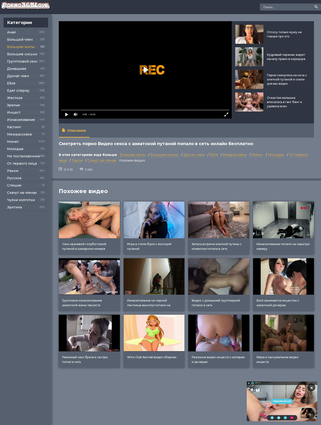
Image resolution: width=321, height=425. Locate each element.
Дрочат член (18, 76)
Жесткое (15, 98)
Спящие (14, 185)
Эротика (14, 207)
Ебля (11, 83)
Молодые (15, 149)
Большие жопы (21, 47)
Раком (12, 171)
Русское (14, 178)
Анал (11, 32)
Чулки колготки (21, 200)
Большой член (20, 39)
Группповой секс (22, 61)
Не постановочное (23, 156)
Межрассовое (19, 134)
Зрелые (13, 105)
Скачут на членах (22, 193)
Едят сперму (18, 90)
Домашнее (16, 69)
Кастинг (14, 127)
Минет (13, 141)
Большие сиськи (22, 54)
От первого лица (22, 163)
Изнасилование (21, 120)
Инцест (13, 112)
